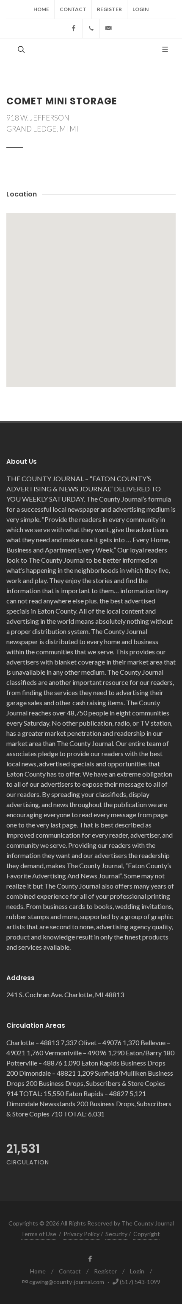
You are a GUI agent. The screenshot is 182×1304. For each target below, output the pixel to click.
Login (140, 9)
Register (109, 9)
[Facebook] (73, 28)
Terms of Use (38, 1233)
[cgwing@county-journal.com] (108, 28)
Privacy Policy (81, 1233)
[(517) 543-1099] (91, 28)
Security (116, 1233)
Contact (73, 9)
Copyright (146, 1233)
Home (41, 9)
